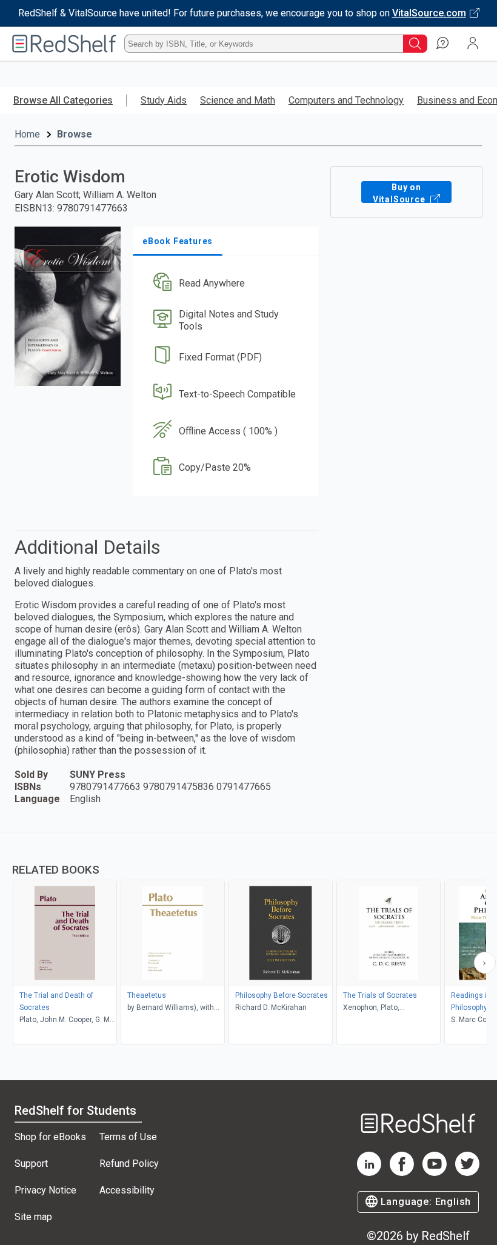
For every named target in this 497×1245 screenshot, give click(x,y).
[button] (224, 283)
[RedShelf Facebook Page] (402, 1172)
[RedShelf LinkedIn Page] (369, 1172)
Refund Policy (129, 1163)
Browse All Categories (63, 100)
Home (27, 134)
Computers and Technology (346, 100)
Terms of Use (128, 1137)
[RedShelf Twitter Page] (467, 1172)
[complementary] (248, 939)
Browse (74, 134)
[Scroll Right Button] (485, 963)
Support (31, 1163)
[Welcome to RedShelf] (64, 44)
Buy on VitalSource (400, 192)
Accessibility (127, 1190)
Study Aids (164, 100)
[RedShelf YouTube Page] (434, 1172)
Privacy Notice (45, 1190)
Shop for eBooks (50, 1137)
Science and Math (237, 100)
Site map (33, 1217)
